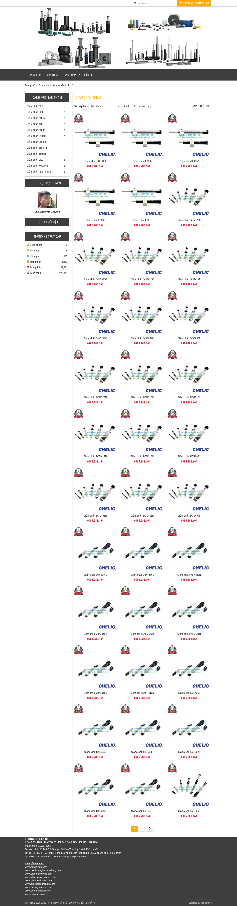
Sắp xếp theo (81, 106)
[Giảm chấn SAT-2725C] (189, 216)
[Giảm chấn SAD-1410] (142, 806)
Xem (194, 105)
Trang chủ (34, 74)
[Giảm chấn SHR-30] (95, 216)
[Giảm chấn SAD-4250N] (189, 570)
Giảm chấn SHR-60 (189, 161)
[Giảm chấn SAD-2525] (189, 747)
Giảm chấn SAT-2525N (142, 397)
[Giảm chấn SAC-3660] (189, 806)
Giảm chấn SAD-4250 (189, 692)
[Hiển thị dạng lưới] (201, 106)
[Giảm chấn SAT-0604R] (189, 511)
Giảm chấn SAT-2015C (142, 279)
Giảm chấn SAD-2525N (189, 633)
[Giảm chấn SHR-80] (142, 156)
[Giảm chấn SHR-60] (189, 156)
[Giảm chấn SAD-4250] (189, 688)
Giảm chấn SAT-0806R (142, 515)
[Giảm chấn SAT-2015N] (189, 393)
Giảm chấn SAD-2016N (95, 692)
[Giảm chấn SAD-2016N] (95, 688)
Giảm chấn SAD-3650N (95, 633)
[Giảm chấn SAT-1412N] (95, 452)
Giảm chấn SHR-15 (142, 220)
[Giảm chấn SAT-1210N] (142, 452)
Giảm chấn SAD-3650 (95, 751)
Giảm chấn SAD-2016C (95, 574)
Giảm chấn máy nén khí (39, 171)
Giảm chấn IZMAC (36, 135)
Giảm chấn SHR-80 (142, 161)
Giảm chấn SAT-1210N (142, 456)
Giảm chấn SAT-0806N (95, 515)
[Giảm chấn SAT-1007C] (142, 334)
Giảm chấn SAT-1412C (189, 279)
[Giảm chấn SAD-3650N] (95, 629)
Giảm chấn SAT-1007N (189, 456)
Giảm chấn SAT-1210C (95, 338)
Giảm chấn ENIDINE (37, 147)
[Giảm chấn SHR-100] (95, 156)
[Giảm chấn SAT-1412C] (189, 275)
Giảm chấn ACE (35, 124)
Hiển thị (126, 106)
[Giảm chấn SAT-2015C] (142, 275)
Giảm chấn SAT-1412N (95, 456)
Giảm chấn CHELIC (37, 141)
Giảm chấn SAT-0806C (189, 338)
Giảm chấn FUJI (35, 112)
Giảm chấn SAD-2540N (142, 633)
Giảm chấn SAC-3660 (189, 811)
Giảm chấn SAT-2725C (189, 220)
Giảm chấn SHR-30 (95, 220)
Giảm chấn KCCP (36, 130)
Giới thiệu (52, 74)
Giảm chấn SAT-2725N (95, 397)
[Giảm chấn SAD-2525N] (189, 629)
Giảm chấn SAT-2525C (95, 279)
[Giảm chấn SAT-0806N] (95, 511)
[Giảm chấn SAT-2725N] (95, 393)
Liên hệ (88, 74)
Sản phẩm (70, 74)
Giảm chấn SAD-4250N (189, 574)
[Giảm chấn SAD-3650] (95, 747)
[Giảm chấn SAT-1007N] (189, 452)
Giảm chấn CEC (35, 106)
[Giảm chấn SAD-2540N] (142, 629)
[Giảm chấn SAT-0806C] (189, 334)
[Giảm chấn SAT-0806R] (142, 511)
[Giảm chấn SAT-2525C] (95, 275)
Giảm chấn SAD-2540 (142, 751)
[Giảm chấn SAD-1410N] (142, 688)
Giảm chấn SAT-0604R (189, 515)
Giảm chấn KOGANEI (37, 165)
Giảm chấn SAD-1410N (142, 692)
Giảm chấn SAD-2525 (189, 751)
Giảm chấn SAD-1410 (142, 811)
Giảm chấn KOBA (36, 118)
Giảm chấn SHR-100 (95, 161)
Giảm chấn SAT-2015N (189, 397)
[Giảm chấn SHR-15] (142, 216)
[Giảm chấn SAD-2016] (95, 806)
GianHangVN (206, 902)
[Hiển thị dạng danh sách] (207, 106)
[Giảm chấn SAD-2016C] (95, 570)
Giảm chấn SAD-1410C (142, 574)
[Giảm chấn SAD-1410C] (142, 570)
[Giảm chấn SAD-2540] (142, 747)
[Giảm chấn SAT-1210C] (95, 334)
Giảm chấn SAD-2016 (95, 811)
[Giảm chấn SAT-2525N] (142, 393)
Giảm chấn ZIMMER (37, 153)
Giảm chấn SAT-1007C (142, 338)
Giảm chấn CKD (35, 159)
